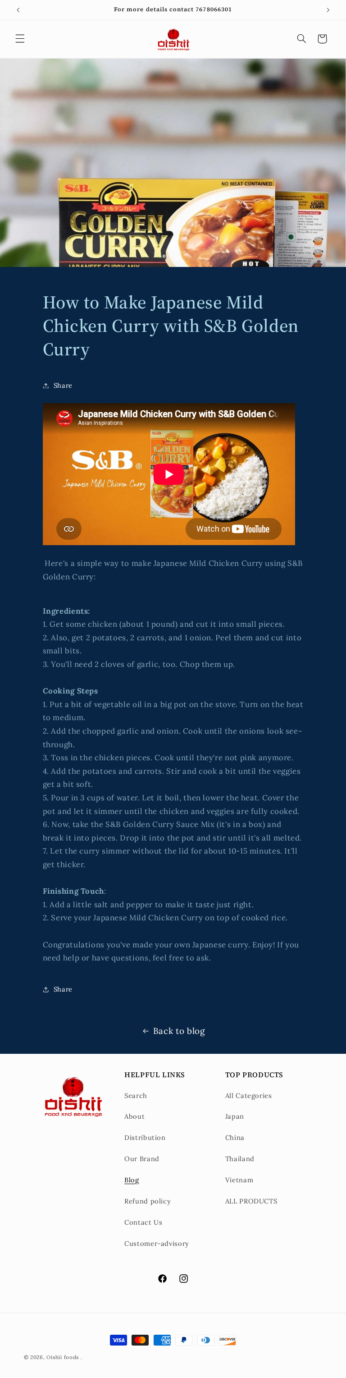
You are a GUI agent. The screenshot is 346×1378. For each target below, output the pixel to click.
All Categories (248, 1095)
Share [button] (63, 385)
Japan (234, 1116)
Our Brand (141, 1158)
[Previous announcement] (18, 10)
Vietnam (239, 1180)
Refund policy (147, 1201)
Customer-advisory (156, 1243)
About (134, 1116)
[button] (19, 38)
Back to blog (179, 1030)
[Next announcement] (328, 10)
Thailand (240, 1158)
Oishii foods (62, 1357)
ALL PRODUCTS (251, 1201)
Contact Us (143, 1222)
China (235, 1137)
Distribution (145, 1137)
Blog (131, 1180)
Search (135, 1095)
